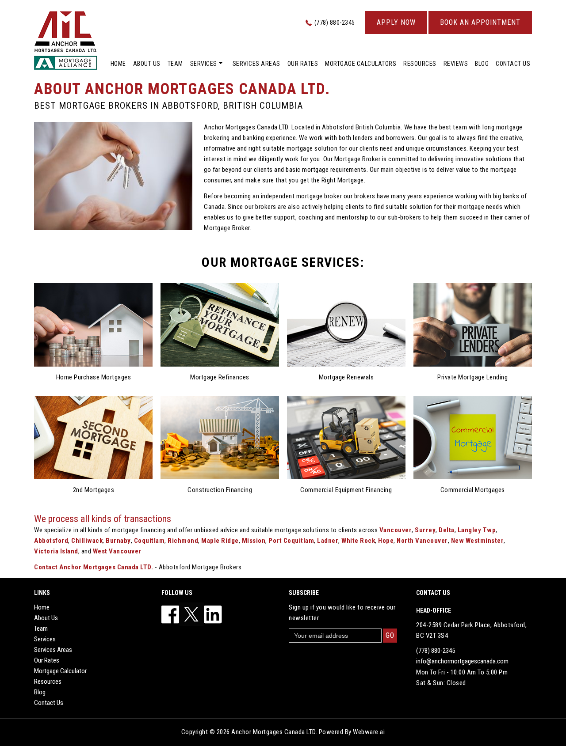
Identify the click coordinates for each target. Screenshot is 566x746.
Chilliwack (87, 541)
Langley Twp (477, 530)
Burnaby (118, 541)
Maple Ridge (220, 541)
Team (175, 63)
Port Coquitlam (291, 541)
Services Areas (256, 63)
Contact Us (513, 63)
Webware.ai (369, 732)
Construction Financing (219, 490)
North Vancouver (422, 541)
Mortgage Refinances (219, 377)
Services (203, 63)
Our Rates (302, 63)
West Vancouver (117, 551)
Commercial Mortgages (472, 490)
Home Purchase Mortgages (93, 377)
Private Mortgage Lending (472, 377)
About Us (147, 63)
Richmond (183, 541)
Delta (447, 530)
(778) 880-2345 (334, 22)
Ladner (327, 541)
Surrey (425, 530)
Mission (254, 541)
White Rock (358, 541)
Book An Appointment (480, 22)
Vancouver (395, 530)
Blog (482, 63)
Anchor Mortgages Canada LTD (273, 732)
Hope (386, 541)
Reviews (456, 63)
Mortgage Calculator (60, 671)
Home (118, 63)
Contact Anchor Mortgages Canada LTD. (93, 567)
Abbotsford (51, 541)
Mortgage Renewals (346, 377)
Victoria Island (56, 551)
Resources (419, 63)
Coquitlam (149, 541)
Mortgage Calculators (360, 63)
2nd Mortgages (94, 490)
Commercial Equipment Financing (346, 490)
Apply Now (396, 22)
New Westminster (477, 541)
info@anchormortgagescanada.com (462, 661)
